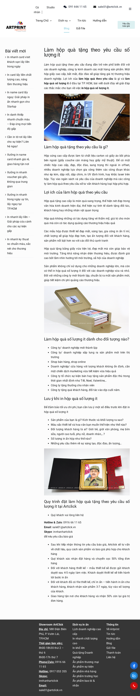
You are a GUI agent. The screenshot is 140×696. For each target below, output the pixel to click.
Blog (109, 643)
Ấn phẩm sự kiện (83, 666)
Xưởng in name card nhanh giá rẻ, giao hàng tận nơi (18, 159)
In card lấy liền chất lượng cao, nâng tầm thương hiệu (19, 79)
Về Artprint (113, 629)
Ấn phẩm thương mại (86, 662)
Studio (51, 7)
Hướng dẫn (113, 638)
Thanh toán (113, 652)
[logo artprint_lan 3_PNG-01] (16, 21)
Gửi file (110, 648)
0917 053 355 (58, 671)
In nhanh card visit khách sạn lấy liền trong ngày (18, 62)
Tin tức (110, 634)
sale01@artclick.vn (50, 690)
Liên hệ (110, 657)
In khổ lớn (79, 648)
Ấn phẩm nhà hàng (84, 671)
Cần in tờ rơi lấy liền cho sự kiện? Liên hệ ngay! (19, 141)
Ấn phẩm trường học (85, 676)
